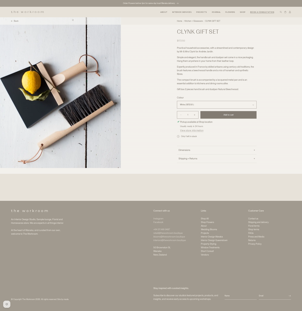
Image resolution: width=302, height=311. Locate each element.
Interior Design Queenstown (214, 240)
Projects (205, 233)
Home (179, 21)
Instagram (158, 218)
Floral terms (254, 226)
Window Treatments (210, 247)
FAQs (251, 233)
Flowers (230, 12)
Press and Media (256, 236)
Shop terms (253, 229)
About (204, 226)
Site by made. (63, 299)
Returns (252, 240)
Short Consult (207, 251)
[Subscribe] (289, 295)
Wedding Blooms (209, 229)
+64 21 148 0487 (161, 229)
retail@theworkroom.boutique (168, 233)
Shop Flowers (207, 222)
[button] (182, 12)
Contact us (253, 218)
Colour (180, 97)
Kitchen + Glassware (194, 21)
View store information (191, 130)
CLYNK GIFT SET (212, 21)
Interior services (182, 12)
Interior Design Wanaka (212, 236)
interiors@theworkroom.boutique (169, 240)
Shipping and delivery (258, 222)
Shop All (205, 218)
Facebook (158, 222)
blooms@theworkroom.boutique (169, 236)
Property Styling (208, 244)
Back (16, 21)
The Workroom (28, 299)
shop (243, 12)
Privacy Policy (255, 244)
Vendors (205, 254)
